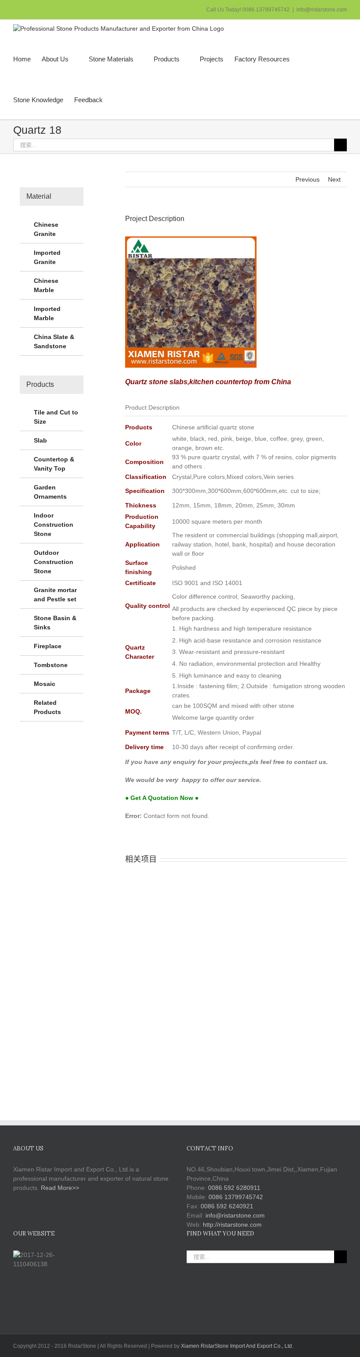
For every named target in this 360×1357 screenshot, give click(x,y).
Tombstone (51, 664)
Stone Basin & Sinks (55, 622)
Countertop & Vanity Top (54, 464)
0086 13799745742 (236, 1196)
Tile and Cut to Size (56, 417)
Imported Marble (47, 313)
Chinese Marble (46, 285)
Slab (40, 440)
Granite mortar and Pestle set (55, 594)
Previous (307, 179)
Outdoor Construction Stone (53, 562)
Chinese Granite (46, 229)
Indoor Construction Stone (53, 524)
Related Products (47, 707)
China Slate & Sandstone (54, 341)
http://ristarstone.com (232, 1224)
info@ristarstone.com (321, 10)
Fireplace (47, 646)
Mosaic (44, 683)
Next (334, 179)
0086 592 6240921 (227, 1206)
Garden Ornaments (50, 492)
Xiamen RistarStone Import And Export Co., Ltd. (237, 1346)
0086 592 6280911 (234, 1187)
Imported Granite (47, 257)
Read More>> (60, 1187)
